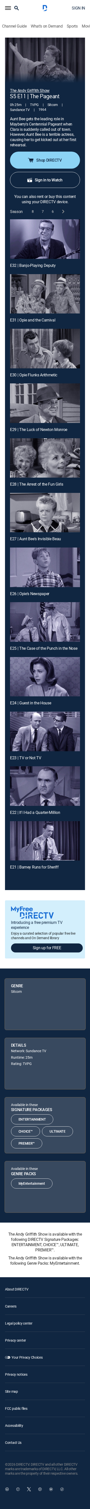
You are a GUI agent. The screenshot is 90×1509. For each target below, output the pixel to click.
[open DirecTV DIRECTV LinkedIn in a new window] (7, 1489)
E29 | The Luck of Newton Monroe (38, 429)
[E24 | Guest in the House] (45, 677)
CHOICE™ (25, 1131)
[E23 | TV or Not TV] (45, 731)
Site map (11, 1391)
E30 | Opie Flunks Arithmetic (33, 375)
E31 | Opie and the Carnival (32, 320)
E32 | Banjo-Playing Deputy (33, 265)
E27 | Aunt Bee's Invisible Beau (35, 539)
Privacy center (15, 1340)
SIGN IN (78, 8)
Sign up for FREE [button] (47, 947)
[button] (8, 8)
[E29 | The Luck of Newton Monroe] (45, 403)
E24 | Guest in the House (30, 703)
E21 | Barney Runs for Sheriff (34, 867)
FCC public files (16, 1408)
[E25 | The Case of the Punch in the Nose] (45, 622)
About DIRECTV (16, 1289)
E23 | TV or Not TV (25, 758)
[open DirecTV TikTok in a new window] (62, 1489)
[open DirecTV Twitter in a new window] (29, 1489)
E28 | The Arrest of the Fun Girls (36, 484)
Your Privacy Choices (27, 1357)
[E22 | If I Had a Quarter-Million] (45, 786)
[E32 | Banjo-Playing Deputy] (45, 239)
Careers (10, 1306)
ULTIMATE (57, 1131)
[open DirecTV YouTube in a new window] (51, 1489)
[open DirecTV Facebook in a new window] (18, 1489)
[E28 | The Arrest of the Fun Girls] (45, 458)
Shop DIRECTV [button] (49, 160)
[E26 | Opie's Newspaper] (45, 567)
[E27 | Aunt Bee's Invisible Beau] (45, 512)
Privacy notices (16, 1374)
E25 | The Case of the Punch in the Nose (44, 648)
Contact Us (13, 1442)
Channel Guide (14, 26)
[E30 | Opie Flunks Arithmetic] (45, 348)
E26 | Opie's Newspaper (29, 593)
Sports (72, 26)
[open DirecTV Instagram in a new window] (40, 1489)
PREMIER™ (26, 1143)
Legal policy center (18, 1323)
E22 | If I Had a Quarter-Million (35, 812)
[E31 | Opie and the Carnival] (45, 294)
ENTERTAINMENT (32, 1119)
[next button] (63, 211)
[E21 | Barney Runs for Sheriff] (45, 841)
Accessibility (14, 1425)
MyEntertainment (31, 1183)
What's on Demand (47, 26)
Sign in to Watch (48, 180)
